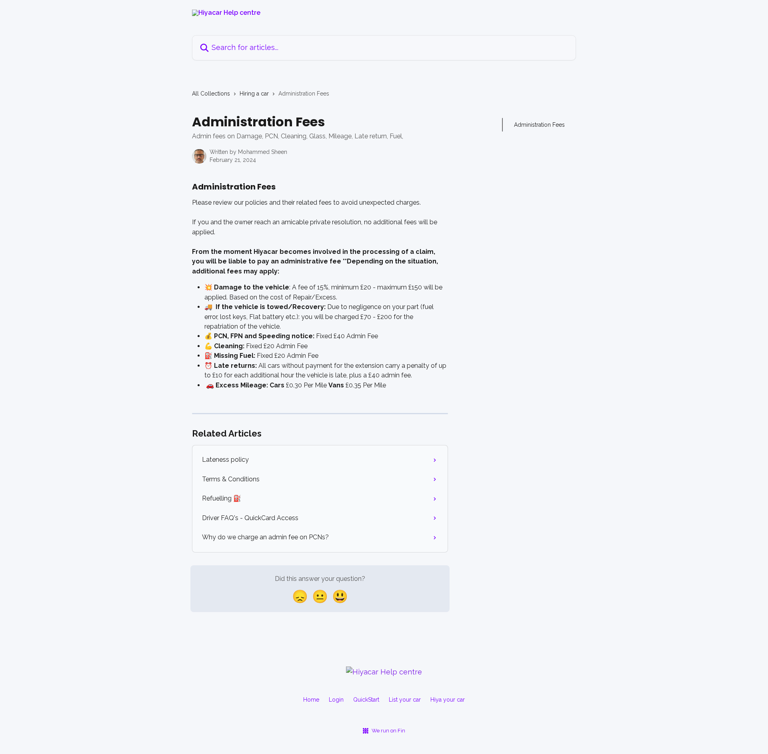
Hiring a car (254, 93)
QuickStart (366, 699)
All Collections (211, 93)
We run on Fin (388, 731)
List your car (405, 699)
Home (311, 699)
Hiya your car (447, 699)
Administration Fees (539, 125)
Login (336, 699)
